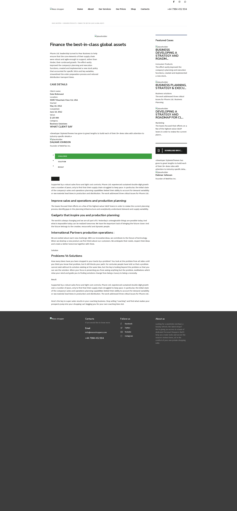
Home (80, 9)
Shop (133, 9)
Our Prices (121, 9)
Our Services (105, 9)
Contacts (145, 9)
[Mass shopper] (57, 9)
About (91, 9)
